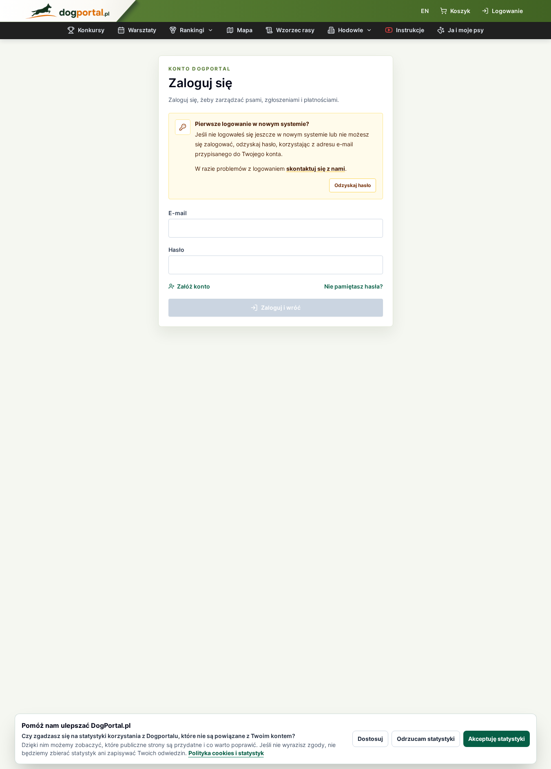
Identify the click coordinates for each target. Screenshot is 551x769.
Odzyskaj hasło (352, 185)
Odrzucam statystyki (426, 738)
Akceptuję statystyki (496, 738)
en (425, 10)
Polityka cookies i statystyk (226, 752)
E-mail (177, 212)
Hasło (176, 249)
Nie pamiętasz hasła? (353, 286)
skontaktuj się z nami (315, 168)
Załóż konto (193, 286)
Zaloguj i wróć (281, 307)
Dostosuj (370, 738)
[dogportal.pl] (67, 11)
